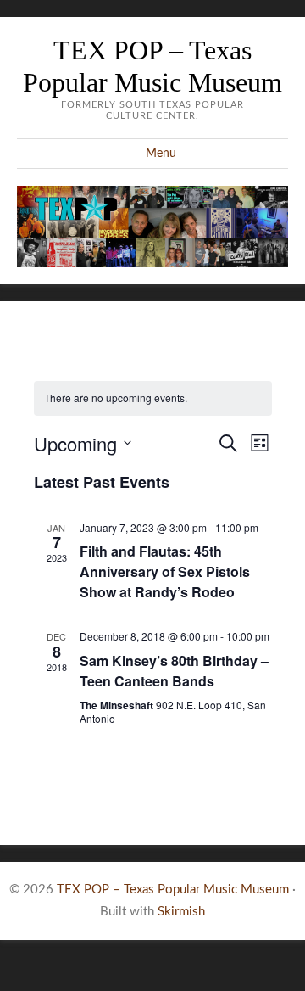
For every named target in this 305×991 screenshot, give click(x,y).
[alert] (153, 398)
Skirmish (181, 911)
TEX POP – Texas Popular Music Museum (173, 889)
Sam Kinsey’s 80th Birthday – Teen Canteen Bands (174, 671)
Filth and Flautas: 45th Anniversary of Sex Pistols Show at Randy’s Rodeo (165, 571)
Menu (161, 154)
